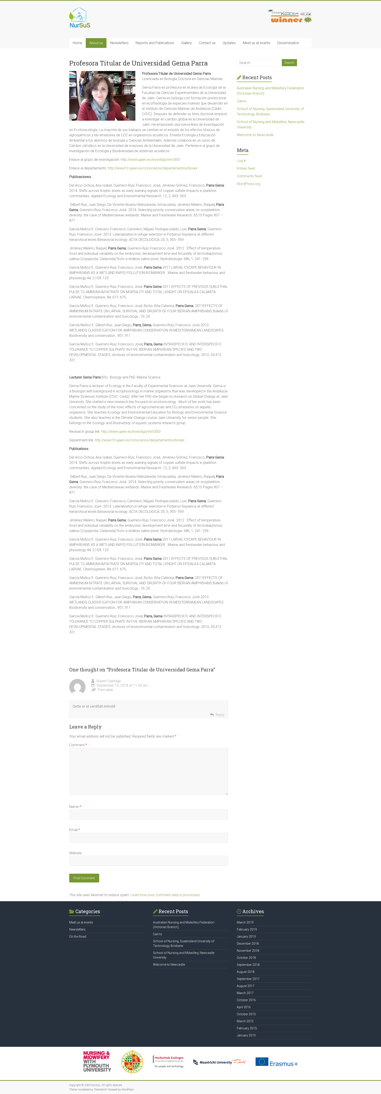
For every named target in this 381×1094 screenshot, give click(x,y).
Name (75, 807)
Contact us (207, 43)
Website (75, 853)
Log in (241, 161)
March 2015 (245, 1021)
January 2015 (246, 1035)
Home (77, 43)
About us (96, 43)
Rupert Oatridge (109, 681)
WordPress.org (248, 184)
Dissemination (288, 43)
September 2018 (248, 965)
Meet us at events (256, 43)
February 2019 (247, 929)
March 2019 (245, 922)
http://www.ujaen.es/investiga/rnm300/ (150, 159)
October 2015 (246, 1014)
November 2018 (248, 950)
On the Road (77, 936)
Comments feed (249, 176)
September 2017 (248, 979)
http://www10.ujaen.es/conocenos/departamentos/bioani (152, 168)
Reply (220, 715)
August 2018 (245, 972)
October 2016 (246, 1000)
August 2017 (245, 986)
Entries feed (246, 168)
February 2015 (247, 1028)
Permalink (105, 690)
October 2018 (246, 957)
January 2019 (246, 936)
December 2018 (248, 943)
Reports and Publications (155, 43)
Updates (229, 43)
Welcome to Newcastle (255, 135)
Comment (78, 745)
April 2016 (244, 1007)
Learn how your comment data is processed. (165, 895)
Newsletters (119, 43)
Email (74, 830)
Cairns (241, 101)
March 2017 (245, 993)
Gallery (186, 43)
